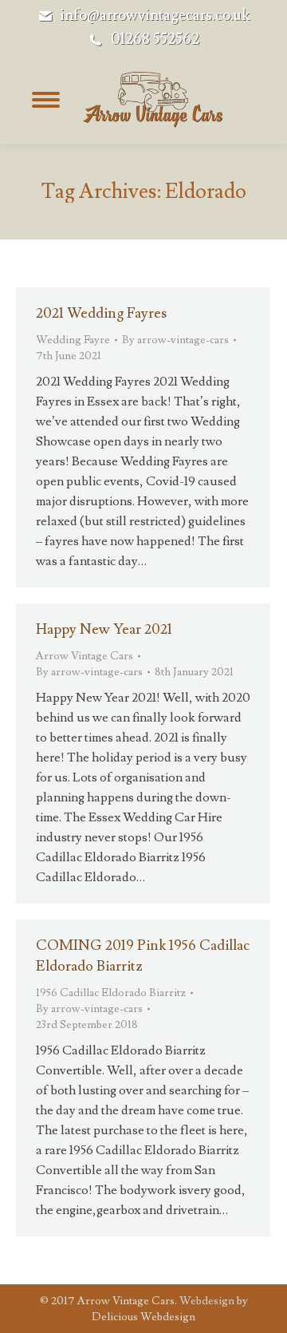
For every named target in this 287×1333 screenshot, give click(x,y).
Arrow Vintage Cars (84, 656)
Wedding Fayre (73, 340)
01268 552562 (155, 39)
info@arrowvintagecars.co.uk (155, 16)
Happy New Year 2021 (104, 629)
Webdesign (206, 1301)
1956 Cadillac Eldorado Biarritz (111, 993)
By (175, 340)
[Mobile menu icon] (45, 100)
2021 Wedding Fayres (101, 313)
